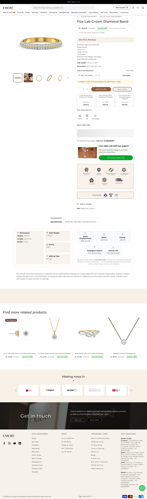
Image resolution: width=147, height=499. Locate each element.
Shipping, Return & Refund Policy (80, 222)
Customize (126, 75)
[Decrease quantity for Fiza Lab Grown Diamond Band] (79, 89)
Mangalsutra (37, 462)
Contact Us (95, 458)
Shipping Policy (97, 442)
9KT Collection (67, 448)
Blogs (93, 455)
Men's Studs (36, 458)
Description (56, 222)
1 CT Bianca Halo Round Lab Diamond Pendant (54, 353)
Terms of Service (97, 448)
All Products (66, 442)
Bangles (35, 472)
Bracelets (35, 452)
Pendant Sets (37, 468)
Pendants (35, 445)
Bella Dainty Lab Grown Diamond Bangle (89, 353)
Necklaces (36, 448)
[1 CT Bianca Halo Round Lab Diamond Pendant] (54, 334)
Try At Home (67, 452)
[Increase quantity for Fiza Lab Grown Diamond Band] (88, 89)
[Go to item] (17, 77)
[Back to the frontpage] (77, 16)
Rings (34, 438)
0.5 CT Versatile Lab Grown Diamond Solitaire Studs (19, 353)
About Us (94, 452)
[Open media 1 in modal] (41, 43)
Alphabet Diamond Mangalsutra (124, 353)
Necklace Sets (37, 465)
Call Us (78, 420)
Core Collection (68, 438)
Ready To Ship (67, 445)
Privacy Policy (96, 445)
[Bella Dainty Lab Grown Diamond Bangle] (89, 334)
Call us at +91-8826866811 (105, 141)
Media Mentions (97, 468)
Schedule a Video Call (115, 158)
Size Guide (130, 70)
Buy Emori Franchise (99, 462)
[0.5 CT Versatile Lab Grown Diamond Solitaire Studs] (19, 334)
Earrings (35, 442)
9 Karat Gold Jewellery (89, 16)
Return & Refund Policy (100, 438)
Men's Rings (36, 455)
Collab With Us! (97, 465)
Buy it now (122, 89)
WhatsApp (94, 420)
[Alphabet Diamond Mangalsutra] (123, 334)
